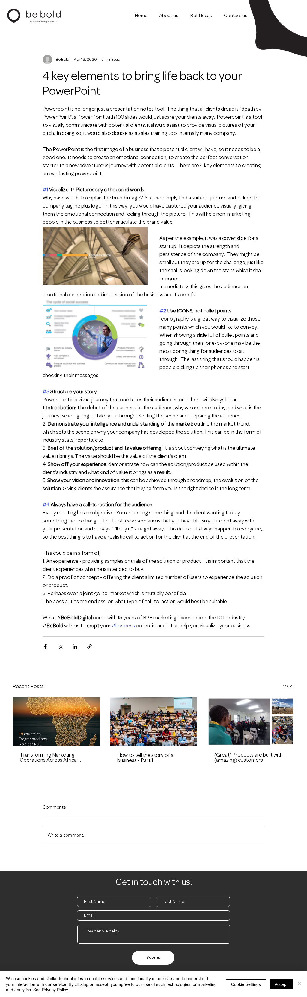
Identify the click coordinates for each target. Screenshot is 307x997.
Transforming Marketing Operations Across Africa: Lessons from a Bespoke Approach (49, 758)
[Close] (299, 984)
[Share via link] (89, 646)
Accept (281, 984)
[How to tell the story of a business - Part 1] (153, 721)
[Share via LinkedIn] (75, 646)
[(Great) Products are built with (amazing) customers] (250, 721)
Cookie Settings (246, 984)
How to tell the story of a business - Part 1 (145, 758)
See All (288, 686)
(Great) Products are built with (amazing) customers (248, 758)
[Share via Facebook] (45, 646)
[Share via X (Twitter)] (60, 646)
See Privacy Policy (50, 990)
